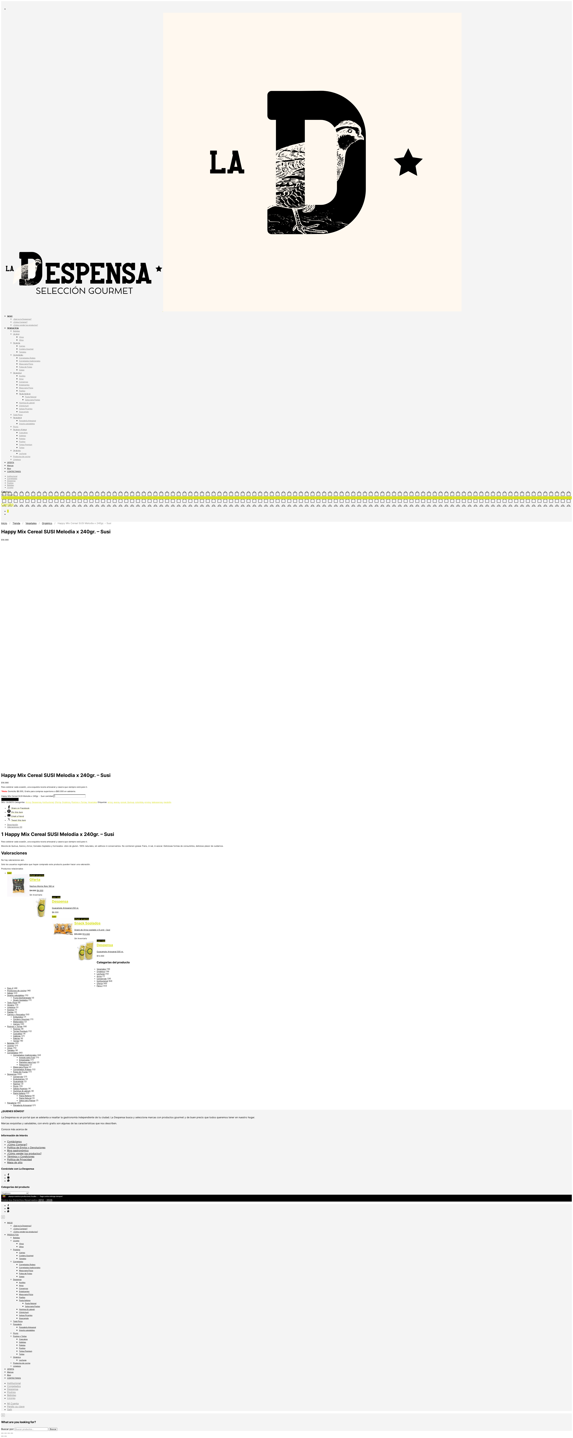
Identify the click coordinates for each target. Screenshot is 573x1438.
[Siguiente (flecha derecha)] (5, 1436)
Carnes (22, 346)
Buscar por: (7, 1429)
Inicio (4, 523)
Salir (9, 1409)
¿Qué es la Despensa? (22, 319)
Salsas (10, 993)
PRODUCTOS (13, 328)
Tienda (16, 523)
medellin (167, 802)
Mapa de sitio (15, 1162)
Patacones (24, 1064)
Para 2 (100, 986)
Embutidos (18, 1017)
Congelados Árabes (27, 358)
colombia (139, 802)
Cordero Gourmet (26, 349)
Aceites (22, 376)
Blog (9, 468)
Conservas (23, 382)
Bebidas (16, 331)
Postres (22, 441)
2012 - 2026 (45, 1200)
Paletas (22, 438)
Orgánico (17, 450)
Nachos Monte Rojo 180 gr (42, 886)
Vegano (10, 1005)
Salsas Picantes (25, 409)
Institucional (12, 476)
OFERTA (10, 462)
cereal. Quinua (127, 802)
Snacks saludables (27, 424)
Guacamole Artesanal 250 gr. (65, 908)
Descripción (12, 824)
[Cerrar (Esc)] (2, 1433)
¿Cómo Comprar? (20, 322)
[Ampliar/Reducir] (12, 1433)
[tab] (289, 824)
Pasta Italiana (24, 394)
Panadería (17, 418)
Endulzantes (24, 385)
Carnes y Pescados (16, 1014)
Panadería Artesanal (27, 421)
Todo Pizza (18, 415)
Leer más (56, 897)
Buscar (53, 1429)
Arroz (21, 379)
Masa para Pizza (26, 364)
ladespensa (157, 802)
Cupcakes (23, 432)
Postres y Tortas (20, 430)
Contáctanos (14, 1141)
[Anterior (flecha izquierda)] (2, 1436)
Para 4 (10, 988)
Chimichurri (24, 406)
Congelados (18, 355)
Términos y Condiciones (20, 1156)
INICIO (10, 316)
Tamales (22, 352)
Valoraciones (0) (14, 827)
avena (116, 802)
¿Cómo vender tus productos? (25, 325)
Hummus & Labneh (27, 403)
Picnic (15, 427)
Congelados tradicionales (29, 361)
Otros (21, 340)
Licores (16, 334)
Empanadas (24, 1060)
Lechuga (22, 453)
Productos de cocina (21, 456)
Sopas (21, 370)
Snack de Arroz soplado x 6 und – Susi (92, 930)
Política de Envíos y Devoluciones (26, 1147)
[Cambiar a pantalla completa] (8, 1433)
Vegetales (31, 523)
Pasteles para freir (27, 1062)
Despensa (17, 373)
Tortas (21, 447)
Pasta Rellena (25, 1095)
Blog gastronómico (18, 1150)
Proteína (16, 343)
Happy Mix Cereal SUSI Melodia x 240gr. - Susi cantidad (27, 796)
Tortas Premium (25, 444)
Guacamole (24, 412)
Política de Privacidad (19, 1159)
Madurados (18, 1021)
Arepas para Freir (27, 1057)
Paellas (22, 391)
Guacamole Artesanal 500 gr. (110, 951)
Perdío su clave (15, 1406)
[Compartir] (5, 1433)
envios (147, 802)
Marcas (10, 465)
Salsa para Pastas (32, 400)
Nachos (16, 1084)
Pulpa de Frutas (25, 367)
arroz (110, 802)
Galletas (22, 435)
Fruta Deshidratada (22, 998)
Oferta (58, 802)
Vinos (21, 337)
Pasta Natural (30, 397)
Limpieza (17, 459)
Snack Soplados (87, 923)
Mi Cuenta (13, 1403)
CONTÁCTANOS (14, 471)
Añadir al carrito (9, 799)
